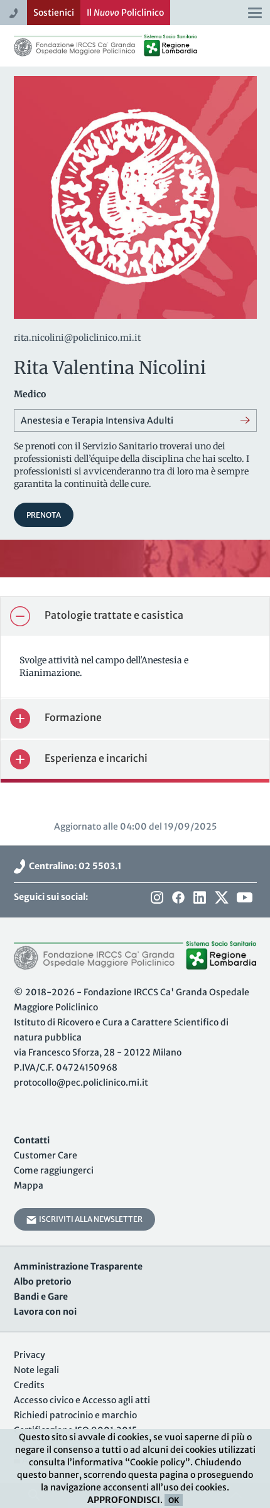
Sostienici (53, 12)
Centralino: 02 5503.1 (73, 866)
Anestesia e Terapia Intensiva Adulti (97, 420)
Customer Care (45, 1155)
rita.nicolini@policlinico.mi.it (77, 337)
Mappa (28, 1185)
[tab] (135, 616)
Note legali (36, 1370)
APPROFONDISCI (123, 1499)
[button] (135, 616)
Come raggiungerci (54, 1170)
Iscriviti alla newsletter (89, 1219)
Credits (29, 1385)
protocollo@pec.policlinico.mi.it (81, 1082)
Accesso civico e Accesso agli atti (82, 1400)
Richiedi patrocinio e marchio (75, 1415)
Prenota (43, 515)
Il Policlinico (125, 12)
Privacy (29, 1355)
